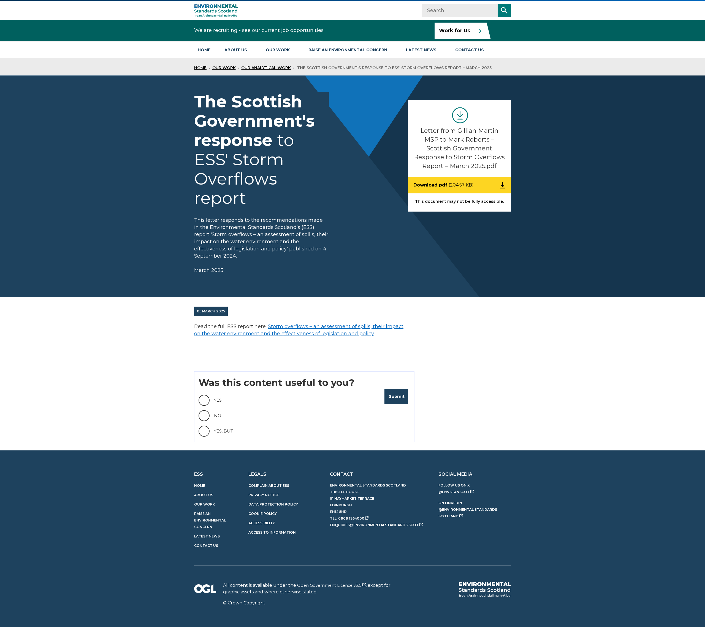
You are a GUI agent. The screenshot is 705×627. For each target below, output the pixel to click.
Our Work (224, 67)
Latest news (421, 49)
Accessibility (261, 523)
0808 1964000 (351, 518)
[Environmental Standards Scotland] (485, 589)
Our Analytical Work (266, 67)
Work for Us (454, 31)
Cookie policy (262, 514)
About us (235, 49)
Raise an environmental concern (347, 49)
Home (204, 49)
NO (217, 415)
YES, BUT (223, 431)
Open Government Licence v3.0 (329, 585)
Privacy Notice (263, 495)
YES (218, 400)
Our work (278, 49)
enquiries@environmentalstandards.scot (374, 525)
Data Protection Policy (273, 504)
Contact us (469, 49)
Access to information (272, 532)
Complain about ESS (268, 485)
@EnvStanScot (454, 492)
